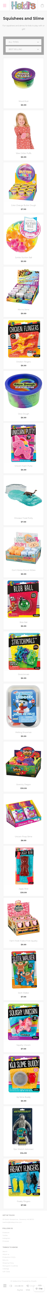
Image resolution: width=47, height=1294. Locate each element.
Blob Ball (23, 622)
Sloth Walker (23, 993)
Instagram (6, 1238)
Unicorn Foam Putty (23, 466)
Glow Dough (23, 414)
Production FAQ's (9, 1257)
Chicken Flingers (23, 362)
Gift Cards (6, 1271)
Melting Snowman (23, 732)
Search (5, 1251)
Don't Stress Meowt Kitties (23, 570)
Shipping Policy (8, 1263)
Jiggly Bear (23, 889)
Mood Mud (23, 101)
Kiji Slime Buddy (24, 1097)
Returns (5, 1260)
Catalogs (6, 1269)
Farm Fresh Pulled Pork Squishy (23, 941)
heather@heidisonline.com (12, 1222)
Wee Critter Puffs (23, 153)
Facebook (6, 1232)
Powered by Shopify (29, 1281)
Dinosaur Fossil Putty (23, 518)
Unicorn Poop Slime (23, 836)
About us (6, 1254)
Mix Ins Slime (23, 309)
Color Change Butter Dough (23, 205)
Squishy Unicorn (24, 1045)
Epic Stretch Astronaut (23, 1149)
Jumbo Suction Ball (23, 257)
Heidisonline (16, 1281)
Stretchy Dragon (23, 784)
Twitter (5, 1235)
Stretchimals (23, 674)
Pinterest (6, 1241)
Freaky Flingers (23, 1201)
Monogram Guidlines (10, 1266)
